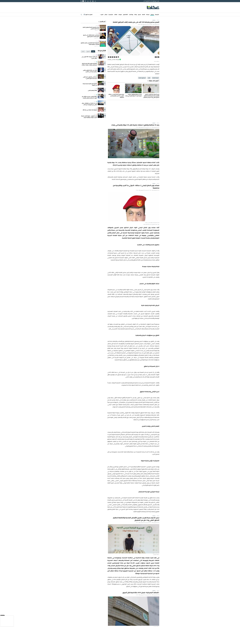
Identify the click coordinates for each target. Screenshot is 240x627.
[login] (87, 1)
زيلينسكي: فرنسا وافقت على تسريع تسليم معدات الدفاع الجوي (91, 35)
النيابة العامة (155, 78)
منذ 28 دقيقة (96, 38)
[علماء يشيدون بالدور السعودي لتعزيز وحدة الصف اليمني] (103, 28)
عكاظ (157, 20)
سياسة (147, 14)
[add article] (92, 1)
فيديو (139, 14)
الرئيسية (157, 14)
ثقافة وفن (125, 14)
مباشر (106, 14)
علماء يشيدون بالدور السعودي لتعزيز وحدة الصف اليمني (91, 27)
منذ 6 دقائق (97, 30)
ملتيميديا (110, 14)
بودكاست (131, 14)
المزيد (101, 14)
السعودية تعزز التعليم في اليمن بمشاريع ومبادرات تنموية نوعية (90, 43)
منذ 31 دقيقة (96, 46)
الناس (95, 88)
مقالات (115, 14)
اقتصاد (143, 14)
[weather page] (90, 1)
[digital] (95, 1)
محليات (152, 14)
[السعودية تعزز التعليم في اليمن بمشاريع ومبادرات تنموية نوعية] (103, 43)
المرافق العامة (142, 78)
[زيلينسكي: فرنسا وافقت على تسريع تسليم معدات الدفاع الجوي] (103, 36)
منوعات (120, 14)
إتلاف (149, 78)
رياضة (135, 14)
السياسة (97, 25)
